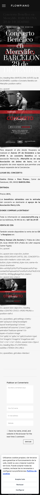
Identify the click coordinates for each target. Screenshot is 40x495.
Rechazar (20, 485)
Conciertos (18, 27)
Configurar (20, 490)
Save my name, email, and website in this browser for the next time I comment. (19, 434)
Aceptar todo (20, 479)
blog (9, 27)
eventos (29, 27)
